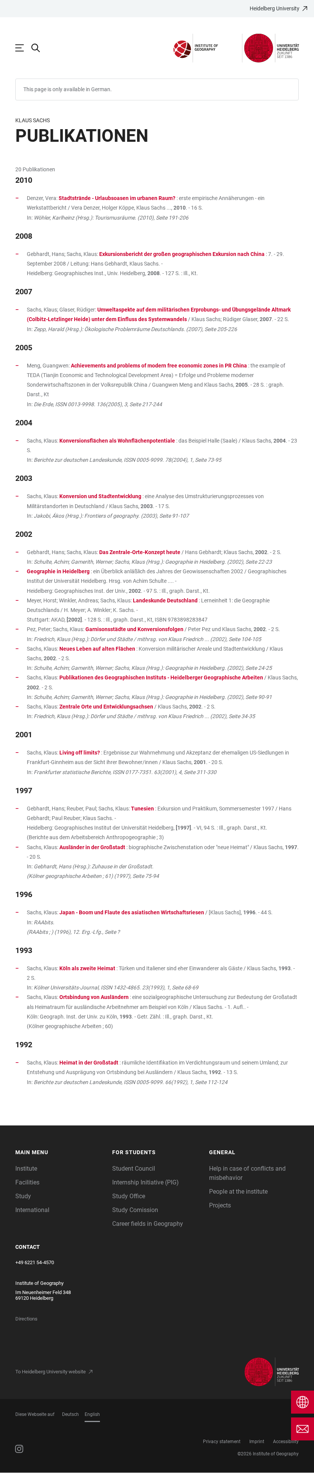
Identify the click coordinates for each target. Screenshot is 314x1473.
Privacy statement (221, 1441)
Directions (26, 1319)
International (32, 1210)
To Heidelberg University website (50, 1372)
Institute (26, 1168)
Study (23, 1196)
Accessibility (286, 1441)
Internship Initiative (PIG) (145, 1182)
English (92, 1414)
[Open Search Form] (39, 48)
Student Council (133, 1168)
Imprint (256, 1441)
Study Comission (135, 1210)
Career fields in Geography (147, 1223)
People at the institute (238, 1191)
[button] (60, 1152)
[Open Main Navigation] (23, 48)
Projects (220, 1205)
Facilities (27, 1182)
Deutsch (70, 1414)
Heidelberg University (274, 8)
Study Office (128, 1196)
